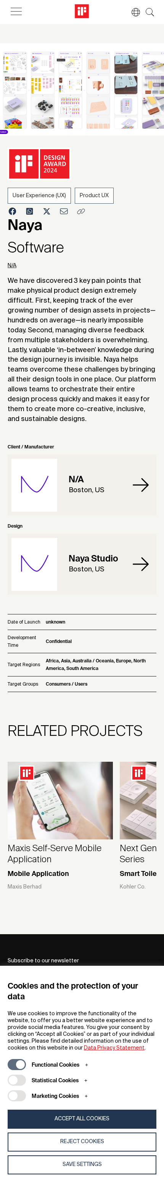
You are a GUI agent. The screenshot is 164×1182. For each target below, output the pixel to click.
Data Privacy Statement (114, 1048)
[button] (132, 12)
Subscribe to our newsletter (43, 960)
